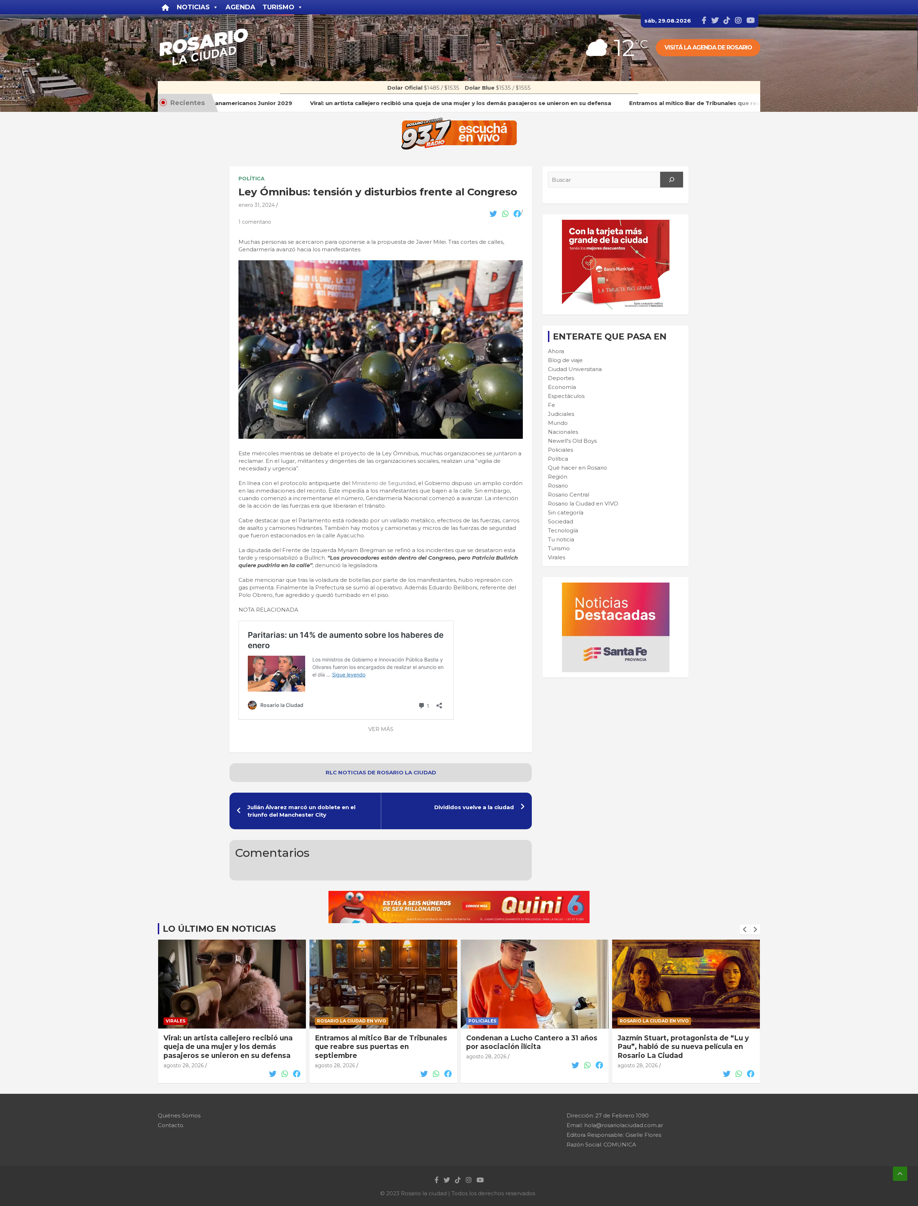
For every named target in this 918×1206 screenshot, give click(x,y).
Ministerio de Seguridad (384, 483)
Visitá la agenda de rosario (708, 47)
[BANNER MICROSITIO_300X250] (615, 586)
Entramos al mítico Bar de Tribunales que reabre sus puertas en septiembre (230, 1047)
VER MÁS (380, 729)
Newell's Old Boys (572, 440)
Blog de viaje (565, 360)
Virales (556, 557)
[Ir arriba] (900, 1174)
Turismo (559, 548)
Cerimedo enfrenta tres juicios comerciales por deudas (672, 1042)
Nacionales (563, 431)
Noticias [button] (193, 7)
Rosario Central (568, 494)
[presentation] (745, 930)
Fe (551, 405)
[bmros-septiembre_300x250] (615, 223)
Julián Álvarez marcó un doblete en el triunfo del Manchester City (301, 811)
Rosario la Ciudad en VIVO (583, 503)
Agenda (240, 7)
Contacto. (171, 1125)
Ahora (556, 351)
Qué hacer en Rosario (577, 467)
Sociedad (560, 521)
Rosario (558, 485)
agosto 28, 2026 (184, 1065)
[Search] (671, 179)
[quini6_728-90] (459, 894)
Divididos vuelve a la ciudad (474, 807)
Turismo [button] (278, 7)
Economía (562, 387)
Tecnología (563, 530)
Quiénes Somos (179, 1115)
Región (557, 476)
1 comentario (254, 222)
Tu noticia (561, 539)
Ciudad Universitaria (575, 369)
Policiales (560, 449)
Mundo (558, 422)
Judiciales (561, 413)
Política (251, 178)
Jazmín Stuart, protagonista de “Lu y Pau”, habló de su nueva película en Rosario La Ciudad (531, 1047)
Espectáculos (566, 396)
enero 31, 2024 (256, 205)
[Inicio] (165, 7)
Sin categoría (565, 512)
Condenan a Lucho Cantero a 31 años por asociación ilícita (380, 1042)
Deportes (561, 378)
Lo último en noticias (219, 929)
